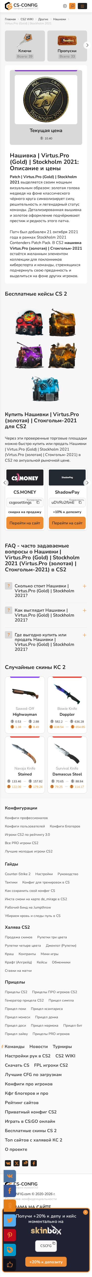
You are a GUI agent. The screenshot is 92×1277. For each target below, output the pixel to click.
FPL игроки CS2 (51, 1065)
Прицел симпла (61, 1000)
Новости (38, 1046)
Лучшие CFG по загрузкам (33, 1075)
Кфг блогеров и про (26, 1093)
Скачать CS (17, 1065)
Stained (25, 774)
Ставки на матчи (18, 970)
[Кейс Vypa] (62, 356)
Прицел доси (15, 1025)
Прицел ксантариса (47, 1008)
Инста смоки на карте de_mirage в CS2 (36, 899)
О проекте (16, 1149)
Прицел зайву (16, 1034)
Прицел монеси (17, 1017)
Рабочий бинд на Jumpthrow (28, 907)
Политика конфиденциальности (31, 1199)
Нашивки (59, 19)
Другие (43, 19)
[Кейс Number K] (46, 389)
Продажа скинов (18, 937)
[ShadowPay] (67, 478)
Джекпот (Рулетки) (61, 945)
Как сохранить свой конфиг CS (30, 890)
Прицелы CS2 (16, 992)
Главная (10, 19)
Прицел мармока (44, 1025)
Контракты (27, 954)
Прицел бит (72, 1025)
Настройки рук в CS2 (28, 1056)
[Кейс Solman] (29, 356)
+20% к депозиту (46, 1261)
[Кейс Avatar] (29, 323)
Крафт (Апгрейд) (18, 962)
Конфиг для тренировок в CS (46, 882)
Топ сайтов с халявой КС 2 (33, 1140)
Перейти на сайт (25, 523)
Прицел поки (15, 1008)
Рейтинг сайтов (22, 1103)
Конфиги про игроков (29, 1084)
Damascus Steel (67, 774)
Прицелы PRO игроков (51, 1034)
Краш (9, 954)
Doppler (67, 714)
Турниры (62, 1046)
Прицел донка (46, 1017)
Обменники (61, 962)
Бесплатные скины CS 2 (31, 1131)
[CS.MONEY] (24, 478)
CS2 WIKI (27, 19)
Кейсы (42, 962)
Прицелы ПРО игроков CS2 (54, 992)
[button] (87, 45)
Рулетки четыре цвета (23, 945)
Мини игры (49, 954)
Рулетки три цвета (52, 937)
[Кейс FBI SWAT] (62, 323)
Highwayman (25, 714)
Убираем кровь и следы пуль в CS (33, 915)
